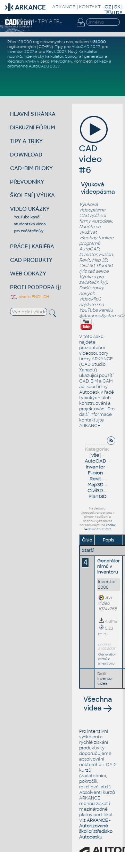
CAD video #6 (90, 159)
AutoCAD (95, 461)
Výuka (85, 277)
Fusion (95, 473)
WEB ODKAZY (28, 273)
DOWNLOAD (26, 154)
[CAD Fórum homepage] (18, 26)
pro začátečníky (28, 230)
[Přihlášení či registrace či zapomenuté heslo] (80, 26)
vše (95, 455)
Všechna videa (97, 704)
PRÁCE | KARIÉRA (32, 246)
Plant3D (98, 496)
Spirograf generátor (84, 56)
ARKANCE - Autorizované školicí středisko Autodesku (95, 829)
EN (109, 13)
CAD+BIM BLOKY (31, 168)
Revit (95, 479)
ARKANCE (64, 7)
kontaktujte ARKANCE (91, 422)
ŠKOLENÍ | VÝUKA (32, 195)
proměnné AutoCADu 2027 (33, 66)
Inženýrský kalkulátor (43, 56)
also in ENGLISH (33, 296)
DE (119, 13)
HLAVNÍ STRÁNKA (33, 114)
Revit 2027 (56, 51)
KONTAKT (90, 7)
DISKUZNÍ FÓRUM (32, 127)
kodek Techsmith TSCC (99, 527)
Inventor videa (105, 681)
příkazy (101, 61)
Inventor (95, 467)
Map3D (95, 485)
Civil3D (95, 490)
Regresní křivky (21, 61)
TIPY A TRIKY (26, 141)
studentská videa (30, 224)
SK (117, 7)
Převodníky (61, 61)
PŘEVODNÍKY (27, 181)
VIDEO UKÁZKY (30, 209)
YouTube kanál (27, 217)
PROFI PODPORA (32, 287)
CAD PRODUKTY (31, 260)
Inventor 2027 (20, 51)
